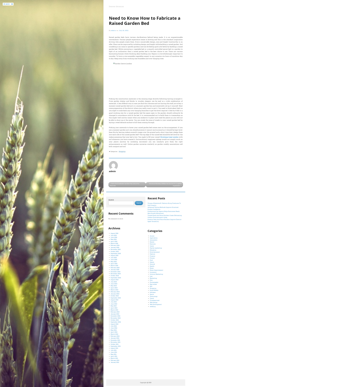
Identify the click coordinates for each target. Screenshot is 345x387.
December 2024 (115, 272)
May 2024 (114, 286)
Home (152, 268)
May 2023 (114, 306)
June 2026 (114, 237)
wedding (153, 306)
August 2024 (114, 280)
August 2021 (114, 348)
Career (152, 246)
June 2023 (114, 304)
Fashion (152, 254)
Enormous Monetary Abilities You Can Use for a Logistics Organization (165, 184)
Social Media (154, 290)
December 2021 (115, 340)
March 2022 (114, 334)
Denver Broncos (116, 6)
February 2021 (115, 360)
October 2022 (115, 320)
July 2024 (114, 282)
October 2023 (115, 296)
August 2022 (114, 324)
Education (153, 250)
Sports (152, 294)
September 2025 (116, 253)
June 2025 (114, 259)
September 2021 (116, 346)
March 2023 (114, 310)
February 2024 (115, 292)
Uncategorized (154, 300)
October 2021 (115, 344)
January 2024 (115, 294)
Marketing (153, 278)
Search (111, 200)
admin (113, 30)
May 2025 (114, 261)
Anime (152, 236)
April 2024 (114, 288)
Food (151, 260)
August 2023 (114, 300)
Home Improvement (156, 270)
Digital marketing (156, 248)
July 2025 (114, 257)
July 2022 (114, 326)
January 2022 (115, 338)
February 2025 (115, 267)
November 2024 (116, 273)
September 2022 (116, 322)
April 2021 (114, 356)
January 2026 (115, 247)
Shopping (122, 151)
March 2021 (114, 358)
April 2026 (114, 241)
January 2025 (115, 269)
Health (152, 266)
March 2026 (114, 243)
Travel (152, 298)
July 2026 (114, 235)
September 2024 (116, 278)
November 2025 (116, 249)
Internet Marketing (156, 274)
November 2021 (115, 342)
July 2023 (114, 302)
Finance (152, 256)
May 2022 (114, 330)
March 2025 (114, 265)
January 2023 (115, 314)
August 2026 (114, 233)
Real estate (153, 284)
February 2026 (115, 245)
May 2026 (114, 239)
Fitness (152, 258)
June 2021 (114, 352)
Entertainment (155, 252)
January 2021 (115, 362)
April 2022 (114, 332)
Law (151, 276)
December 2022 (115, 316)
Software (153, 292)
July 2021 (114, 350)
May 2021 (114, 354)
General (152, 264)
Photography (154, 282)
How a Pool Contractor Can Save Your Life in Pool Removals (124, 184)
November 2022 (116, 318)
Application (154, 238)
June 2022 (114, 328)
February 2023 (115, 312)
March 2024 (114, 290)
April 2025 (114, 263)
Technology (153, 296)
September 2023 (116, 298)
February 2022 (115, 336)
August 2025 (114, 255)
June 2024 (114, 284)
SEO (151, 286)
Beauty (152, 242)
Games (152, 262)
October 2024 (115, 275)
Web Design (153, 302)
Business (153, 244)
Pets (151, 280)
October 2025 (115, 251)
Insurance (153, 272)
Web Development (156, 304)
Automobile (153, 240)
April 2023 (114, 308)
